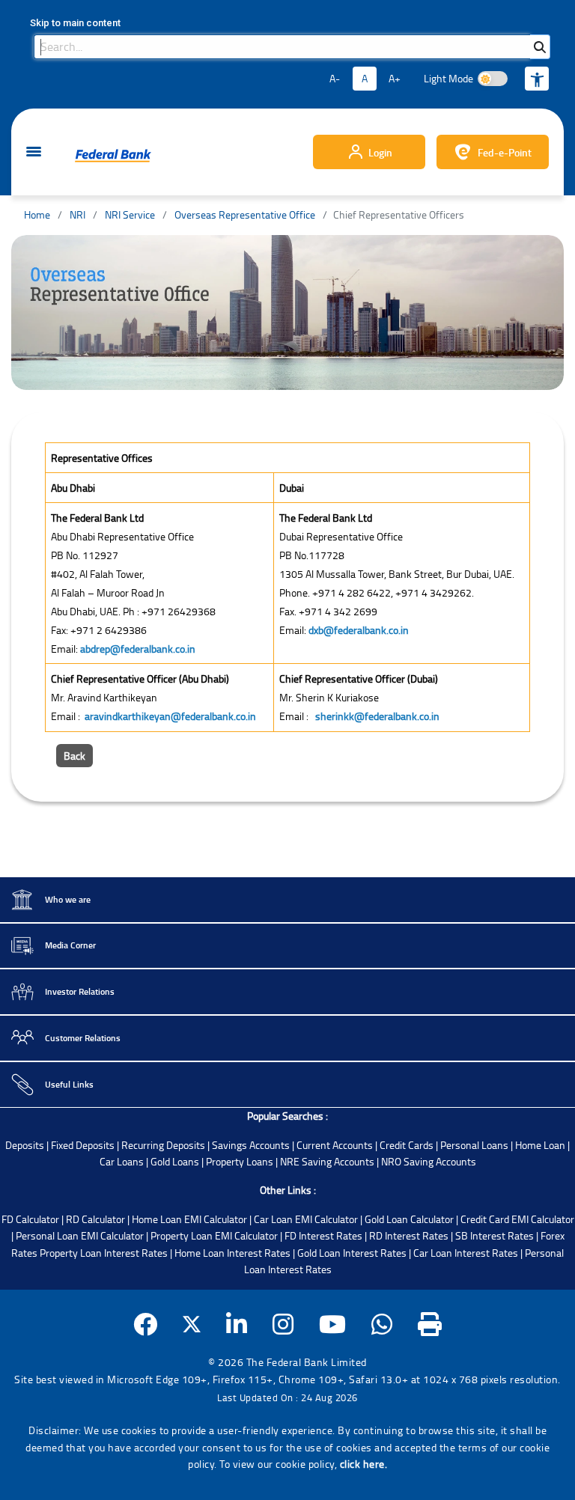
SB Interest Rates (494, 1235)
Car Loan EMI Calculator (306, 1219)
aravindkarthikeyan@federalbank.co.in (170, 716)
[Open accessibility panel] (537, 79)
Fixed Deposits (83, 1145)
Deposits (24, 1145)
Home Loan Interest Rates (232, 1253)
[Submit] (540, 46)
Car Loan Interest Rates (465, 1253)
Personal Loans (474, 1145)
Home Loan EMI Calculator (189, 1219)
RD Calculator (95, 1219)
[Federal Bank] (113, 156)
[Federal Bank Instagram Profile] (283, 1324)
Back (74, 756)
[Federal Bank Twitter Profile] (191, 1324)
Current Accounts (334, 1145)
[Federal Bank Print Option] (430, 1324)
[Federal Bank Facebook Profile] (145, 1324)
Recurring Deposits (163, 1145)
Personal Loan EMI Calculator (80, 1235)
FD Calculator (30, 1219)
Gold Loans (174, 1161)
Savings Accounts (251, 1145)
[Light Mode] (493, 78)
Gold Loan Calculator (409, 1219)
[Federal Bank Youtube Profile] (333, 1324)
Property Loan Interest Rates (104, 1253)
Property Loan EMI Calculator (214, 1235)
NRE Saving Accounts (327, 1161)
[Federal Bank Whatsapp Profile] (382, 1324)
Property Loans (239, 1161)
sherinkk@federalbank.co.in (377, 716)
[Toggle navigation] (33, 152)
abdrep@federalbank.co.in (137, 648)
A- (334, 78)
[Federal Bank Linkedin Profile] (237, 1324)
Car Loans (122, 1161)
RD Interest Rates (408, 1235)
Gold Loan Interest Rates (352, 1253)
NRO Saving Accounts (428, 1161)
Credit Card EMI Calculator (517, 1219)
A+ (395, 78)
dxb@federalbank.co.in (358, 630)
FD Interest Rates (323, 1235)
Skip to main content (75, 22)
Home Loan (540, 1145)
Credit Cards (406, 1145)
